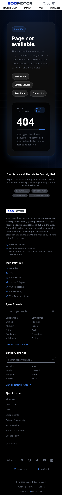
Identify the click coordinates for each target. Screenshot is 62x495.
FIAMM (9, 378)
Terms (30, 487)
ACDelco (10, 366)
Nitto (8, 330)
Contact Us (38, 93)
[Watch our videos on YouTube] (44, 460)
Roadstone (11, 334)
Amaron (35, 366)
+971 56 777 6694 (17, 244)
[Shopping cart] (53, 3)
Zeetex (35, 338)
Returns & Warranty (15, 420)
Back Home (20, 76)
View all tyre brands (15, 344)
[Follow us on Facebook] (22, 460)
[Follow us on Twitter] (37, 460)
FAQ (8, 409)
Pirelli (34, 330)
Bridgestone (12, 317)
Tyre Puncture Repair (19, 296)
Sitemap (13, 443)
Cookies (42, 487)
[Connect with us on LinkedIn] (52, 460)
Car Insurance (16, 277)
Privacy (20, 487)
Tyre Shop (20, 93)
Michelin (10, 325)
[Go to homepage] (16, 211)
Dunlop (9, 321)
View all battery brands (17, 384)
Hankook (36, 321)
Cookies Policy (12, 435)
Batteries (13, 268)
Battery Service (22, 84)
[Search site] (44, 3)
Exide (34, 374)
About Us (10, 399)
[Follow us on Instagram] (29, 460)
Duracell (36, 370)
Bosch (9, 370)
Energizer (10, 374)
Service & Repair (17, 282)
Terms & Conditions (15, 430)
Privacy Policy (12, 425)
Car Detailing (15, 291)
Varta (34, 378)
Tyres (12, 273)
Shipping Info (12, 415)
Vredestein (37, 334)
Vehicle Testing (16, 286)
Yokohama (11, 338)
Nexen (35, 325)
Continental (37, 317)
